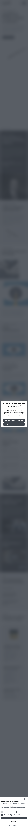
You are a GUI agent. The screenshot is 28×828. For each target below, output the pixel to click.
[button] (14, 825)
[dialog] (14, 812)
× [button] (26, 798)
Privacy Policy (20, 809)
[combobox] (24, 799)
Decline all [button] (14, 821)
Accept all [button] (14, 818)
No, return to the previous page (14, 424)
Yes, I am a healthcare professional (14, 420)
